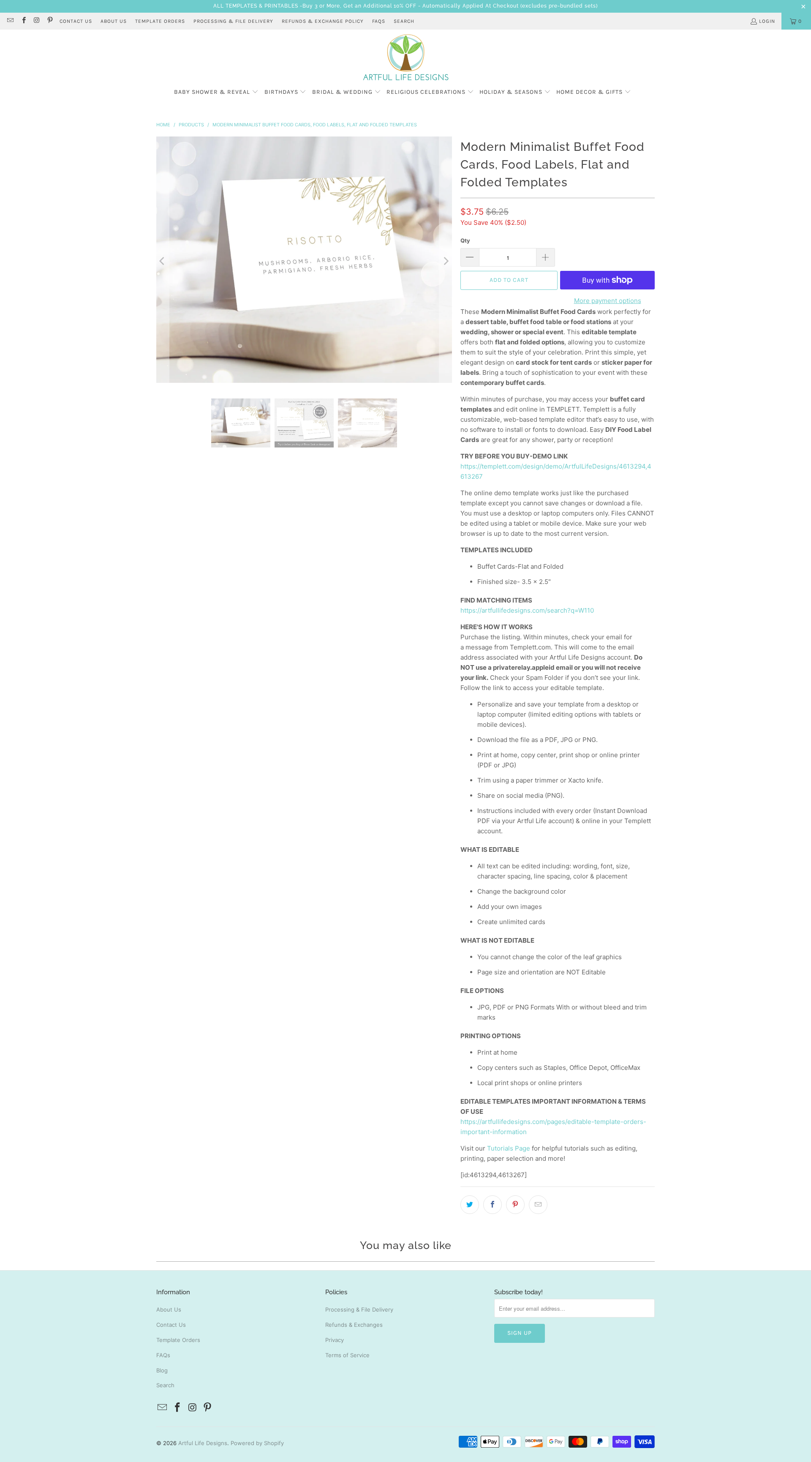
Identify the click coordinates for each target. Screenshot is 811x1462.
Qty (465, 240)
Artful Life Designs (202, 1443)
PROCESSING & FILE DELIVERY (233, 21)
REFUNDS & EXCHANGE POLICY (323, 21)
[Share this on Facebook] (492, 1204)
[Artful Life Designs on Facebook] (23, 21)
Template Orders (178, 1340)
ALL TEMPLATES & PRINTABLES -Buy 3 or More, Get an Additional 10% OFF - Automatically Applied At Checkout (366, 6)
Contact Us (171, 1324)
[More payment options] (655, 280)
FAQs (378, 21)
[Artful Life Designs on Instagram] (36, 21)
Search (404, 21)
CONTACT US (76, 21)
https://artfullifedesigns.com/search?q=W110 (527, 610)
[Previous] (162, 261)
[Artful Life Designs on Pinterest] (49, 21)
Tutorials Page (508, 1148)
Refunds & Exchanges (354, 1324)
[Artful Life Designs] (405, 58)
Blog (162, 1370)
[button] (216, 92)
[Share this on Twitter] (469, 1204)
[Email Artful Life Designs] (10, 21)
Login (767, 21)
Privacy (334, 1340)
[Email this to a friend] (538, 1204)
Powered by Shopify (257, 1443)
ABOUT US (114, 21)
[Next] (445, 261)
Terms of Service (347, 1355)
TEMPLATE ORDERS (160, 21)
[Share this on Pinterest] (515, 1204)
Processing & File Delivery (359, 1309)
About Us (168, 1309)
